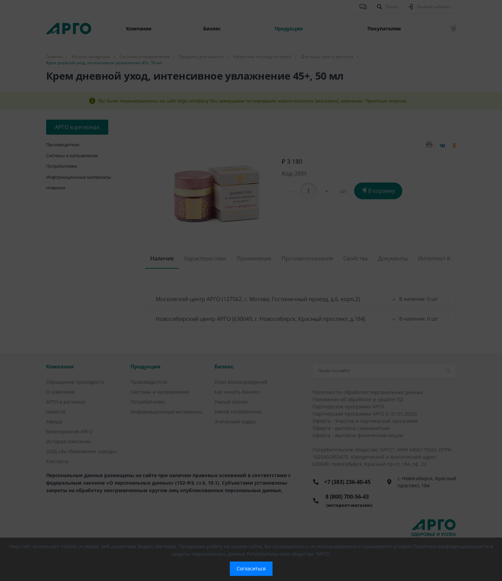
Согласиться (251, 568)
